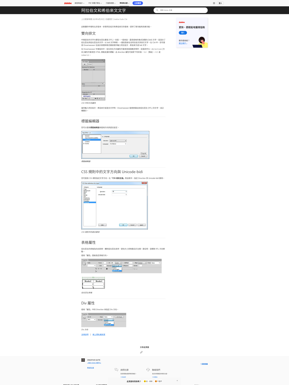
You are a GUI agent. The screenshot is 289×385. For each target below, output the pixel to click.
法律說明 (85, 334)
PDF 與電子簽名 (94, 3)
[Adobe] (67, 3)
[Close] (177, 380)
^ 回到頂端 (204, 364)
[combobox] (181, 10)
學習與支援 (124, 3)
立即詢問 (123, 377)
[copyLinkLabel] (141, 352)
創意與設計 (79, 3)
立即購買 (137, 3)
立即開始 (154, 377)
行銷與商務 (110, 3)
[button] (214, 3)
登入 (220, 3)
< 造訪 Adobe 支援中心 (94, 363)
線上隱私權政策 (99, 334)
